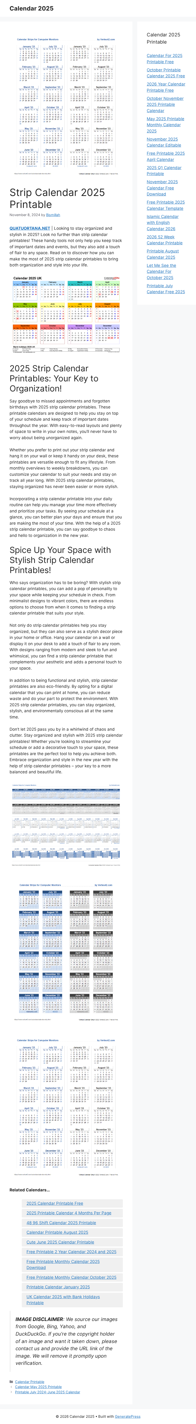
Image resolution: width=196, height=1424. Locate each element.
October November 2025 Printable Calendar (165, 104)
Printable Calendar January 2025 (58, 1287)
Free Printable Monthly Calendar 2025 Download (63, 1264)
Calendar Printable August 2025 (57, 1232)
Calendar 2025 (32, 8)
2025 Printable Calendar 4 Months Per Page (69, 1213)
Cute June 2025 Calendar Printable (60, 1242)
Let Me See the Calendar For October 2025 (161, 271)
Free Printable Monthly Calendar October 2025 (71, 1277)
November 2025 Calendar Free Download (162, 187)
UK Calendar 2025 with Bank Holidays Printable (63, 1299)
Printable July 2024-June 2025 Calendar (47, 1392)
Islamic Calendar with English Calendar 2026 (163, 222)
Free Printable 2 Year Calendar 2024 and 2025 (71, 1251)
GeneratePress (128, 1416)
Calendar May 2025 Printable (38, 1387)
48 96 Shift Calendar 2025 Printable (61, 1222)
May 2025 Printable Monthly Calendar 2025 (165, 124)
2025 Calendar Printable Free (55, 1203)
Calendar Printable (29, 1382)
